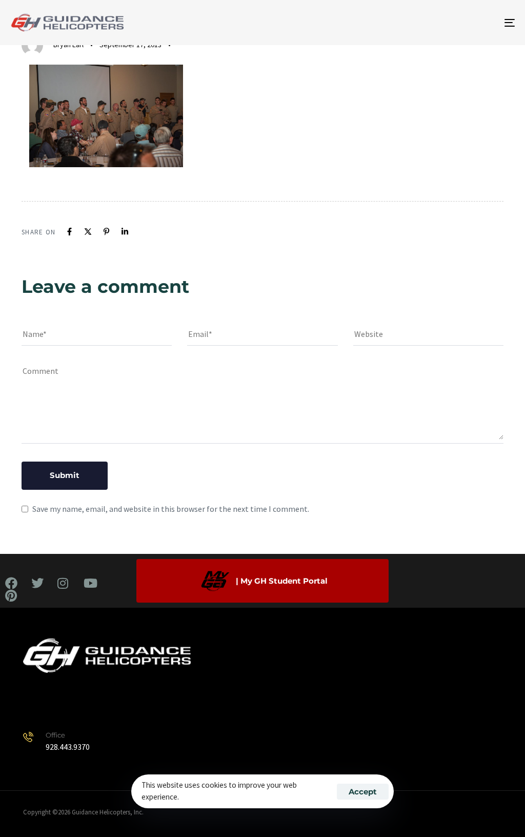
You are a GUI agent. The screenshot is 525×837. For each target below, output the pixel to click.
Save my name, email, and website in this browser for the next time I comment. (170, 509)
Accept (363, 791)
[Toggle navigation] (431, 22)
